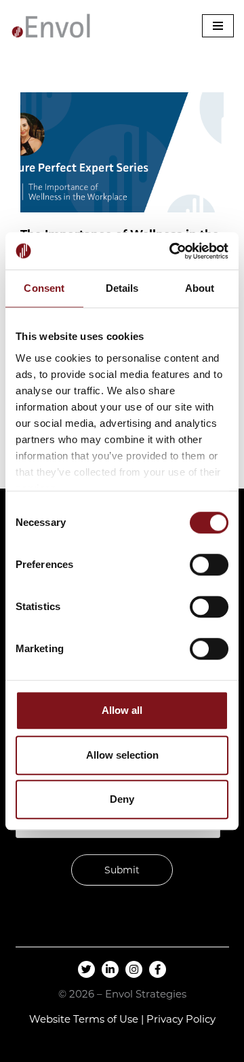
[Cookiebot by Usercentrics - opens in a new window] (172, 251)
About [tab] (200, 288)
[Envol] (51, 26)
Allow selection (122, 755)
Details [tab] (122, 288)
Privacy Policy (181, 1018)
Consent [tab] (44, 288)
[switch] (209, 564)
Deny (122, 799)
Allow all (122, 710)
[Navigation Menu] (218, 25)
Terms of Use (105, 1018)
